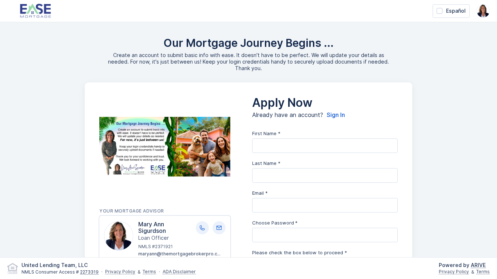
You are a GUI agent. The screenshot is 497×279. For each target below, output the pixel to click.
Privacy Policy (120, 272)
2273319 (89, 272)
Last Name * (266, 163)
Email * (260, 193)
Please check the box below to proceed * (299, 252)
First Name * (266, 133)
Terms (149, 272)
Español (456, 11)
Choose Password (273, 223)
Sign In (336, 115)
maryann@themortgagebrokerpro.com (181, 253)
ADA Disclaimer (179, 272)
